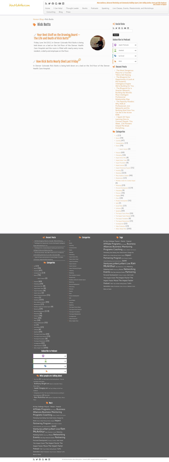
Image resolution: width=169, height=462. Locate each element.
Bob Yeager (53, 409)
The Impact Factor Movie (122, 213)
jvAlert (46, 428)
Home (47, 8)
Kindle (54, 432)
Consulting (50, 12)
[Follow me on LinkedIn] (63, 3)
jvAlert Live (54, 428)
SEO (117, 203)
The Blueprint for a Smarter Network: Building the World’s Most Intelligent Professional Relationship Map (123, 93)
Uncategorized (119, 223)
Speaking (105, 8)
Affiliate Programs (41, 409)
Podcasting (119, 190)
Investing (118, 170)
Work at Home (37, 454)
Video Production (120, 226)
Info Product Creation (56, 423)
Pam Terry (36, 379)
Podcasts (94, 8)
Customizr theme (103, 459)
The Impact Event (39, 443)
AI (116, 135)
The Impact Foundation (122, 218)
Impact (52, 421)
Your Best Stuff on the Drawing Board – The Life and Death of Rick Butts (57, 36)
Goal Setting (42, 418)
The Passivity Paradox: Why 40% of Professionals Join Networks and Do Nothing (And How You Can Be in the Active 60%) (124, 108)
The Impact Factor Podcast (123, 216)
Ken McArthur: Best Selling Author (74, 459)
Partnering (60, 437)
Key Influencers (49, 432)
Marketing (118, 173)
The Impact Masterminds (122, 221)
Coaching (118, 140)
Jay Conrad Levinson (46, 426)
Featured (118, 152)
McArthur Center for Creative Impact (125, 180)
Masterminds (119, 178)
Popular (118, 195)
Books (84, 8)
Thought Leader (72, 8)
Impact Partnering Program (123, 168)
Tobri (41, 449)
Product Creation (52, 440)
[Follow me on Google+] (56, 3)
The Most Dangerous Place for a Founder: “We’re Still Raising (124, 72)
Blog (61, 12)
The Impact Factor (52, 443)
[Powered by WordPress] (89, 459)
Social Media (119, 206)
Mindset (51, 435)
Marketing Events (38, 435)
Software (118, 208)
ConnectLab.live (120, 143)
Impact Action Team (121, 160)
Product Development (121, 200)
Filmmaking (119, 155)
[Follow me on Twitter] (50, 3)
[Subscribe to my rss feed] (46, 3)
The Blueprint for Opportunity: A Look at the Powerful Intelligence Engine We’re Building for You (124, 81)
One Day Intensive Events (47, 437)
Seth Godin (60, 440)
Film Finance (63, 415)
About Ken (47, 395)
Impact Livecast (123, 149)
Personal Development (122, 188)
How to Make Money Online (43, 421)
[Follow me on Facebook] (53, 3)
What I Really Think (121, 229)
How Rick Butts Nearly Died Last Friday (57, 61)
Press (68, 12)
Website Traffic (61, 452)
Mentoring (118, 185)
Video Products (53, 451)
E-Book (54, 415)
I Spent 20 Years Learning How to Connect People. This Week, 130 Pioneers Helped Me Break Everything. (124, 122)
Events (117, 146)
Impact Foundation (121, 163)
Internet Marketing (37, 426)
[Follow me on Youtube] (60, 3)
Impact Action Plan (121, 157)
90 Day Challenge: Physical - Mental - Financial (47, 407)
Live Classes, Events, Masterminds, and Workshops (133, 8)
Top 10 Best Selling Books (49, 449)
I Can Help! (57, 8)
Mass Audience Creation (122, 175)
